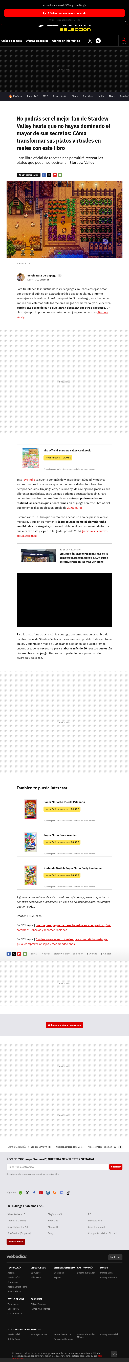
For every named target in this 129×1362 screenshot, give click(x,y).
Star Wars (88, 96)
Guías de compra (11, 41)
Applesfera (13, 1282)
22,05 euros (74, 508)
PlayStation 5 (55, 1214)
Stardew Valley (62, 953)
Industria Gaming (17, 1220)
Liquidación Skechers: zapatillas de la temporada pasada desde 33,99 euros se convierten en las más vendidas (84, 557)
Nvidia (112, 96)
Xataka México (15, 1334)
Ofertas (93, 953)
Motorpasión (106, 1272)
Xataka (11, 1272)
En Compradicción (72, 550)
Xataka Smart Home (17, 1286)
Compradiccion (15, 1313)
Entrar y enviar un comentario (66, 1025)
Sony (50, 1233)
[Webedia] (17, 1256)
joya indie (29, 479)
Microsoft (53, 1226)
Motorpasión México (110, 1334)
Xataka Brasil (14, 1339)
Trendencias (13, 1304)
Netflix (101, 96)
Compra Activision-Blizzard (102, 1233)
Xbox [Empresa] (96, 1226)
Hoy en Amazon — (58, 457)
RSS (54, 1192)
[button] (44, 275)
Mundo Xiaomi (14, 1291)
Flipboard (55, 175)
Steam (75, 96)
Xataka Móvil (14, 1277)
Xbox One (53, 1220)
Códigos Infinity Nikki (41, 1146)
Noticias (46, 953)
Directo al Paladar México (86, 1335)
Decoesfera (13, 1308)
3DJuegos (35, 1272)
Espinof (57, 1277)
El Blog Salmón (38, 1304)
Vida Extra (36, 1277)
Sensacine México (62, 1334)
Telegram (98, 41)
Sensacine (59, 1272)
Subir (113, 1257)
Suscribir (116, 1166)
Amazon (107, 953)
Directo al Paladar (86, 1272)
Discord (61, 1192)
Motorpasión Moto (109, 1277)
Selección (64, 25)
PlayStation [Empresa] (19, 1233)
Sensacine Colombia (64, 1339)
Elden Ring (32, 96)
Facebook (44, 175)
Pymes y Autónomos (40, 1308)
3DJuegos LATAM (39, 1334)
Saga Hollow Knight (18, 1226)
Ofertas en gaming (37, 41)
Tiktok (68, 1192)
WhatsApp (20, 1192)
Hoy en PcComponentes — (62, 809)
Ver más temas (16, 1241)
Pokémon (17, 96)
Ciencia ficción (60, 96)
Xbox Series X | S (16, 1214)
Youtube (41, 1192)
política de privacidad (48, 1174)
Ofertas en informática (66, 41)
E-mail (60, 175)
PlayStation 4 (95, 1220)
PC (89, 1214)
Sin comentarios (30, 174)
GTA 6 (45, 96)
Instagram (48, 1192)
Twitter (90, 41)
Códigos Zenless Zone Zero (69, 1146)
